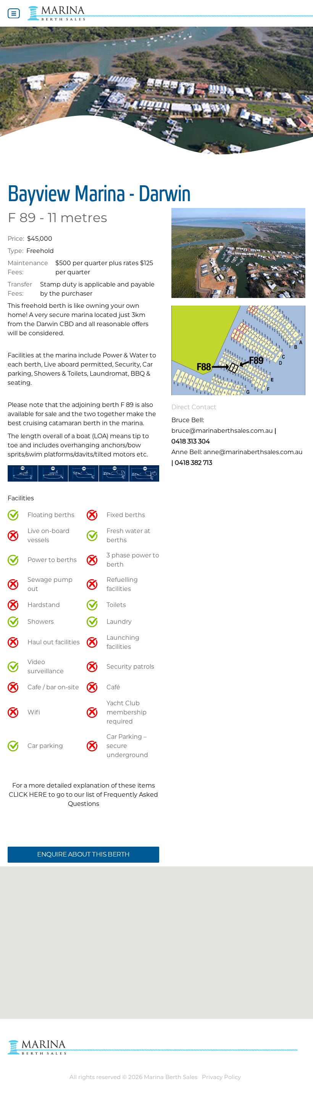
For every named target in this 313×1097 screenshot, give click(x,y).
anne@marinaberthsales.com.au (253, 452)
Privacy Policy (221, 1077)
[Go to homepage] (170, 13)
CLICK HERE (28, 794)
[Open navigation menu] (14, 13)
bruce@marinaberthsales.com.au (222, 430)
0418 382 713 (193, 462)
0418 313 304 (190, 441)
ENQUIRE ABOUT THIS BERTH (83, 854)
